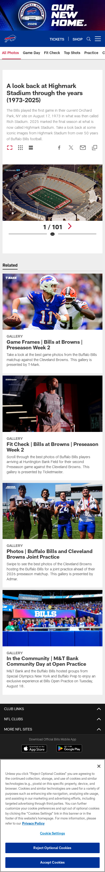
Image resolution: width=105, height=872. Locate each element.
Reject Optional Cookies (52, 848)
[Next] (70, 226)
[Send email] (83, 150)
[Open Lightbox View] (53, 203)
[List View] (31, 148)
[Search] (89, 38)
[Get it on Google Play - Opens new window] (69, 751)
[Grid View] (20, 148)
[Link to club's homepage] (10, 37)
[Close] (98, 766)
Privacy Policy (33, 823)
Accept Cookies (52, 862)
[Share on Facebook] (59, 150)
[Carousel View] (10, 148)
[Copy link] (94, 148)
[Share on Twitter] (71, 150)
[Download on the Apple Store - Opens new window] (34, 749)
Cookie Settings (52, 833)
